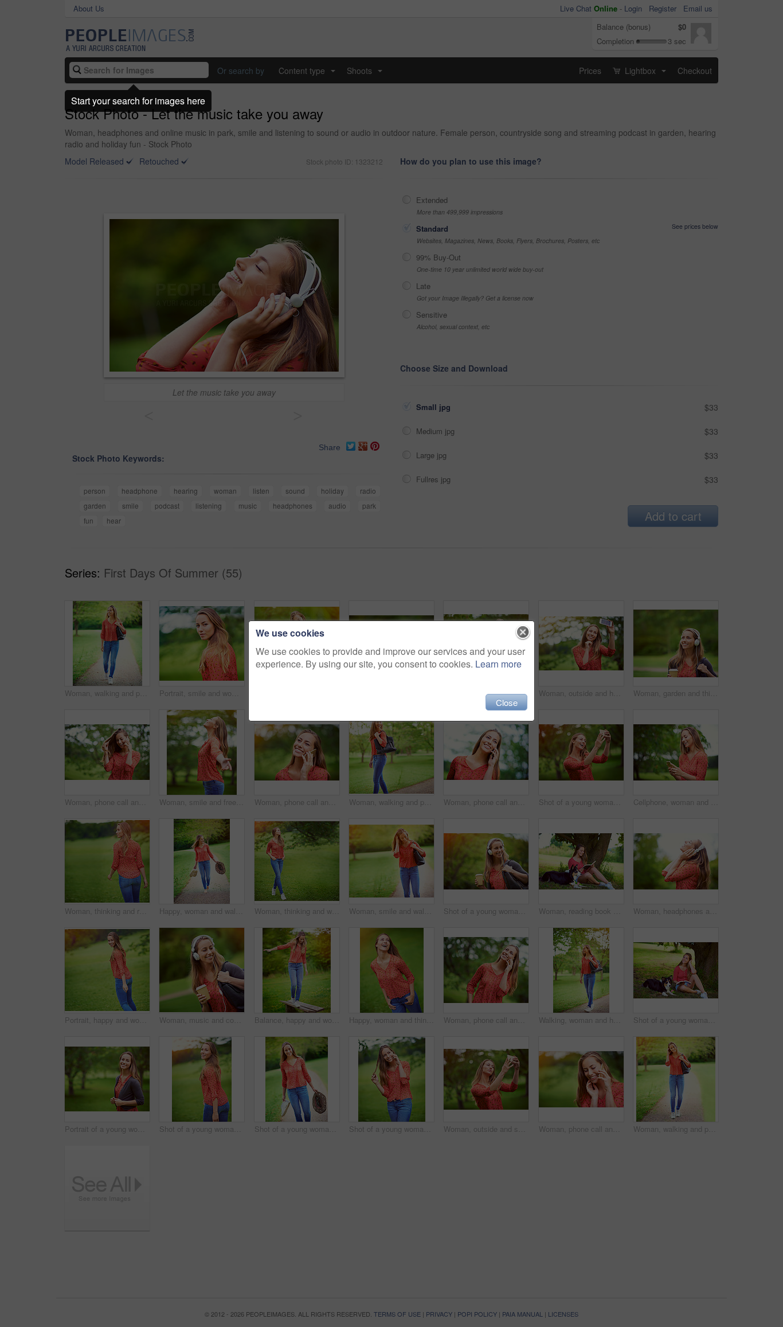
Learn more (498, 663)
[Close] (523, 632)
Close (507, 702)
